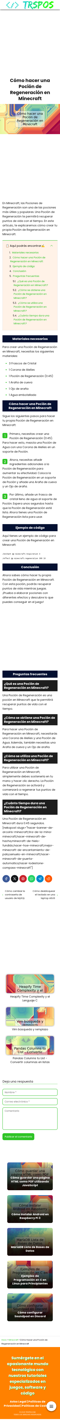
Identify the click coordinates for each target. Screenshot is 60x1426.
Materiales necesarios (25, 252)
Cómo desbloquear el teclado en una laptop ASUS (44, 894)
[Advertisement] (30, 43)
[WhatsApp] (31, 878)
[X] (14, 878)
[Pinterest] (23, 878)
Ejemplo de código (24, 266)
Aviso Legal (18, 1401)
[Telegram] (40, 878)
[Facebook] (6, 878)
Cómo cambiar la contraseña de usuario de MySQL (15, 894)
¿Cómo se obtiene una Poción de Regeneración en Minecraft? (30, 294)
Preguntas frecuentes (26, 276)
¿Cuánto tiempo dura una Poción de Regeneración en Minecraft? (31, 319)
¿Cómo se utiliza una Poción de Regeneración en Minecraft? (30, 307)
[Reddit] (48, 878)
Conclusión (19, 271)
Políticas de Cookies (36, 1406)
